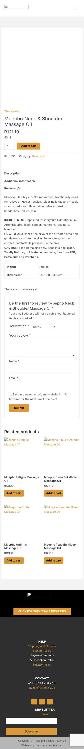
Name (14, 361)
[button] (42, 627)
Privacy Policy (42, 664)
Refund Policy (42, 650)
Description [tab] (12, 173)
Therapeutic (12, 111)
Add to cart (28, 145)
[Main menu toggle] (76, 8)
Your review (20, 335)
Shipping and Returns (42, 646)
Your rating (19, 326)
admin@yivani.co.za (42, 687)
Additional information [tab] (19, 181)
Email (13, 378)
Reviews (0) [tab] (12, 188)
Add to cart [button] (13, 493)
